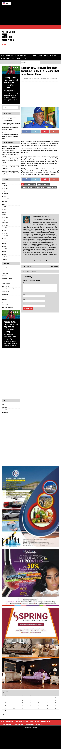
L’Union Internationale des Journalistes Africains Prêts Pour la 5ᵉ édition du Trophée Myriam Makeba (9, 118)
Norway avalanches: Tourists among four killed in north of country (10, 128)
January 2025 (4, 183)
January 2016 (4, 220)
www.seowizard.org (32, 732)
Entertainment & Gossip (20, 55)
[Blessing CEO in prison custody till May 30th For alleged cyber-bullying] (11, 70)
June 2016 (4, 207)
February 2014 (5, 233)
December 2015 (5, 222)
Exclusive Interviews (6, 283)
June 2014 (4, 230)
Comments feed (5, 410)
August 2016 (4, 201)
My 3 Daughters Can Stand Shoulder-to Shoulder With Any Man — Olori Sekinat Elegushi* (10, 136)
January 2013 (4, 243)
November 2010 (5, 257)
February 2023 (5, 188)
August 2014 (4, 228)
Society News (4, 299)
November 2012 (5, 246)
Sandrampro (4, 146)
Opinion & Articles (43, 55)
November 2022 (5, 193)
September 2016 (5, 199)
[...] (15, 101)
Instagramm (3, 27)
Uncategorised (5, 304)
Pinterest (27, 27)
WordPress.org (5, 412)
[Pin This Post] (45, 131)
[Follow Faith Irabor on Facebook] (40, 260)
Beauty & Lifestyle (5, 268)
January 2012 (4, 251)
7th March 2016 (27, 78)
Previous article (27, 266)
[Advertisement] (30, 13)
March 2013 (4, 238)
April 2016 (4, 212)
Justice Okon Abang (51, 187)
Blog (2, 270)
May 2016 (3, 209)
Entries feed (4, 407)
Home (2, 55)
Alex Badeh (27, 184)
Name (24, 294)
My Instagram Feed (5, 58)
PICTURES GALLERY (16, 58)
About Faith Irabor (35, 27)
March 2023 (4, 186)
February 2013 (5, 241)
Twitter (9, 27)
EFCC (34, 184)
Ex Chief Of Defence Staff (43, 184)
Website (24, 304)
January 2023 (4, 191)
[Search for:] (30, 62)
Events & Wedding (32, 55)
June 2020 (4, 196)
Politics (3, 297)
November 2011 (5, 254)
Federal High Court (39, 187)
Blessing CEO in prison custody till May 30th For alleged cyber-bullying (11, 124)
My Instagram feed (5, 286)
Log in (3, 404)
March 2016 (4, 214)
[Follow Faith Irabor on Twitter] (46, 260)
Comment (25, 282)
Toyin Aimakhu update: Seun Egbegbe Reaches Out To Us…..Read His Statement (10, 154)
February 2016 (5, 217)
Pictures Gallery (53, 78)
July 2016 (3, 204)
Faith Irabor (36, 78)
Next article (54, 266)
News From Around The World (8, 289)
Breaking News (9, 55)
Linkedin (21, 27)
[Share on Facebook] (26, 131)
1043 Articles (47, 217)
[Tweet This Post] (35, 131)
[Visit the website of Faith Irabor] (34, 260)
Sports (3, 302)
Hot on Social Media (54, 55)
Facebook (15, 27)
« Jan (3, 714)
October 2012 (4, 249)
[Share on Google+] (54, 131)
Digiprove (30, 730)
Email (24, 299)
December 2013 (5, 236)
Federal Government (27, 187)
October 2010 (4, 259)
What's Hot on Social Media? (7, 307)
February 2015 (5, 225)
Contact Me (25, 58)
